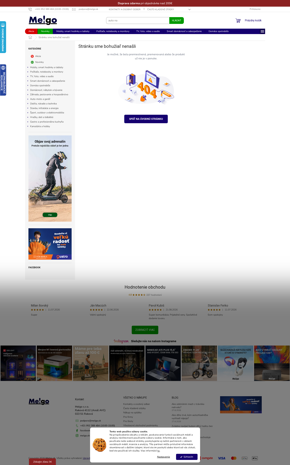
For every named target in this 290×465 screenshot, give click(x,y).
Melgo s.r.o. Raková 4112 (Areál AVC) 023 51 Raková (90, 410)
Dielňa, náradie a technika (43, 103)
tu (158, 450)
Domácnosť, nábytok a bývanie (46, 90)
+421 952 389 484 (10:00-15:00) (97, 425)
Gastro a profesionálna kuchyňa (46, 121)
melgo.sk (85, 435)
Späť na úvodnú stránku (146, 118)
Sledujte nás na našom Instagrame (153, 341)
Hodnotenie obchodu (145, 287)
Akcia (38, 56)
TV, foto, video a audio (42, 76)
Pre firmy (128, 417)
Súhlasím (188, 456)
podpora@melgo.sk (90, 420)
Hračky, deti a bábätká (41, 117)
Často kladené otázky (160, 9)
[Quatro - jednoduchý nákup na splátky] (50, 244)
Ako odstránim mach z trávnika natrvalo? (188, 405)
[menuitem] (31, 31)
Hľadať (176, 20)
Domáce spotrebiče (40, 85)
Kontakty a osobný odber (125, 9)
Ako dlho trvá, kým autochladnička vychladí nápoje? (190, 416)
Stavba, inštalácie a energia (44, 108)
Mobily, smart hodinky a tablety (46, 67)
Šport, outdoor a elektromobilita (47, 112)
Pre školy (128, 421)
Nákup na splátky (132, 412)
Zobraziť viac (145, 329)
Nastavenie (163, 457)
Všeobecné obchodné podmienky (140, 425)
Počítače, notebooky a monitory (46, 71)
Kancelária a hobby (40, 126)
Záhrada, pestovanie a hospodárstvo (49, 94)
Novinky (39, 62)
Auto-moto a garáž (40, 99)
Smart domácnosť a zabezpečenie (47, 81)
